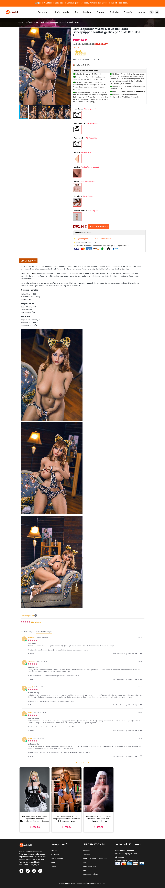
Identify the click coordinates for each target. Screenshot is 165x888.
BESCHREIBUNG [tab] (28, 260)
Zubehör (128, 12)
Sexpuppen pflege (90, 874)
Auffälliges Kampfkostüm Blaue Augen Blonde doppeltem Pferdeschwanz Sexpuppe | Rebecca (34, 818)
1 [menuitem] (81, 763)
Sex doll (54, 850)
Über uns (86, 850)
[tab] (27, 632)
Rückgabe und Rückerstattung (95, 858)
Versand (86, 854)
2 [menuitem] (83, 763)
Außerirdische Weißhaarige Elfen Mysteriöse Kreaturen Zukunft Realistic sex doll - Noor (98, 818)
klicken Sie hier (123, 3)
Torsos (100, 12)
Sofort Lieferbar (63, 12)
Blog (53, 862)
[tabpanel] (82, 699)
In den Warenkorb (99, 226)
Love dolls (55, 854)
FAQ (85, 870)
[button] (69, 66)
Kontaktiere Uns (89, 866)
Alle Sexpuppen (57, 858)
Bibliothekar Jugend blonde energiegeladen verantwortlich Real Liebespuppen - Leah (66, 818)
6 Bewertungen (36, 622)
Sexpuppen (43, 12)
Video (53, 866)
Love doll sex (31, 273)
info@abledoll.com (127, 850)
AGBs (85, 862)
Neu (77, 12)
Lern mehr (139, 92)
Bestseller (114, 12)
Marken (87, 12)
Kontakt (142, 12)
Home (21, 22)
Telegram (121, 857)
